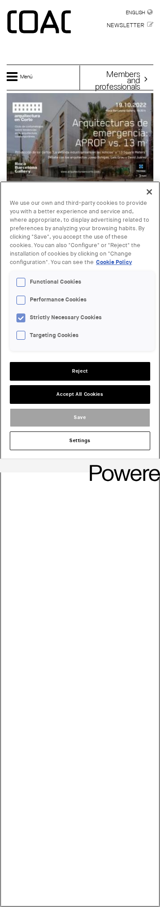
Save (80, 417)
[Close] (149, 192)
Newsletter (125, 25)
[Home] (40, 22)
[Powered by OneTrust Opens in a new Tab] (122, 466)
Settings (80, 440)
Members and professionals (117, 80)
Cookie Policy (114, 262)
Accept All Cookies (79, 394)
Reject (80, 371)
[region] (80, 544)
